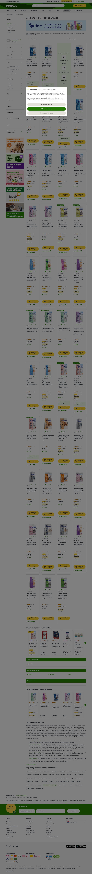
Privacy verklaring (53, 101)
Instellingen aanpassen (46, 104)
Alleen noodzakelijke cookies (46, 113)
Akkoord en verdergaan (46, 109)
